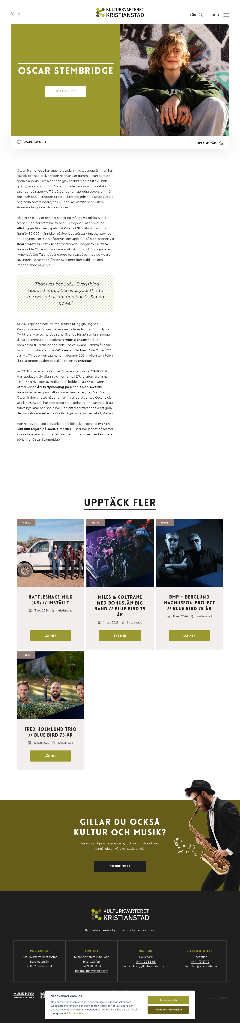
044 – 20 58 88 (146, 961)
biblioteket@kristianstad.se (200, 966)
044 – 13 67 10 (200, 961)
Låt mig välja (75, 1013)
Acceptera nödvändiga (168, 1009)
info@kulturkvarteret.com (91, 971)
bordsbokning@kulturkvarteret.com (145, 966)
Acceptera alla (168, 1000)
